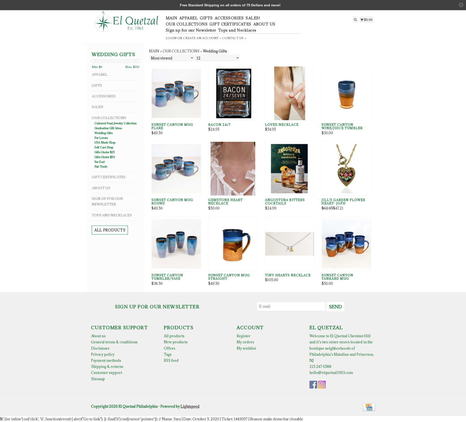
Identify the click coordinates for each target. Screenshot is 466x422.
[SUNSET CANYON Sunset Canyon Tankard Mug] (346, 244)
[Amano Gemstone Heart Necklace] (233, 168)
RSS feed (171, 360)
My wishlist (246, 348)
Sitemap (98, 379)
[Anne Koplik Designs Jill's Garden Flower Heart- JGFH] (346, 168)
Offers (169, 348)
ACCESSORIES (229, 18)
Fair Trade (100, 166)
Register (243, 336)
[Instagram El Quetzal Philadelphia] (322, 384)
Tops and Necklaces (237, 30)
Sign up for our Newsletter (191, 30)
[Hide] (461, 5)
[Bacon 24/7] (233, 93)
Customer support (106, 372)
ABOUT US (264, 24)
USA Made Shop (104, 142)
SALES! (253, 18)
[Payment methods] (369, 406)
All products (109, 230)
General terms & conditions (114, 342)
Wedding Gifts (103, 133)
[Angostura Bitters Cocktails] (289, 168)
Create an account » (202, 38)
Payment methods (106, 360)
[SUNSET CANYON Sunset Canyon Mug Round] (176, 168)
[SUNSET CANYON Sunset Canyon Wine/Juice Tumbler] (346, 93)
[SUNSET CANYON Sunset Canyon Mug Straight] (233, 244)
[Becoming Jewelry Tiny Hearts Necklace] (289, 244)
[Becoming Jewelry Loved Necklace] (289, 93)
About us (98, 336)
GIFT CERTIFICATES (230, 24)
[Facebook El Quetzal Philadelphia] (313, 384)
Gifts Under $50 (104, 157)
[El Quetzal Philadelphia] (126, 24)
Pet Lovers (101, 138)
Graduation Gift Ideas (108, 128)
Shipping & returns (107, 366)
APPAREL (188, 18)
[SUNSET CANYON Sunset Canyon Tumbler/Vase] (176, 244)
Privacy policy (103, 354)
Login (171, 38)
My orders (245, 342)
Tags (168, 354)
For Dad (99, 162)
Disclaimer (100, 348)
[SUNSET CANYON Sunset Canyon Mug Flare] (176, 93)
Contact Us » (234, 38)
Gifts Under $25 (104, 152)
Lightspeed (190, 406)
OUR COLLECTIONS (187, 24)
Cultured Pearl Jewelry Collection (115, 123)
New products (176, 342)
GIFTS (206, 18)
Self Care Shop (103, 147)
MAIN (171, 18)
